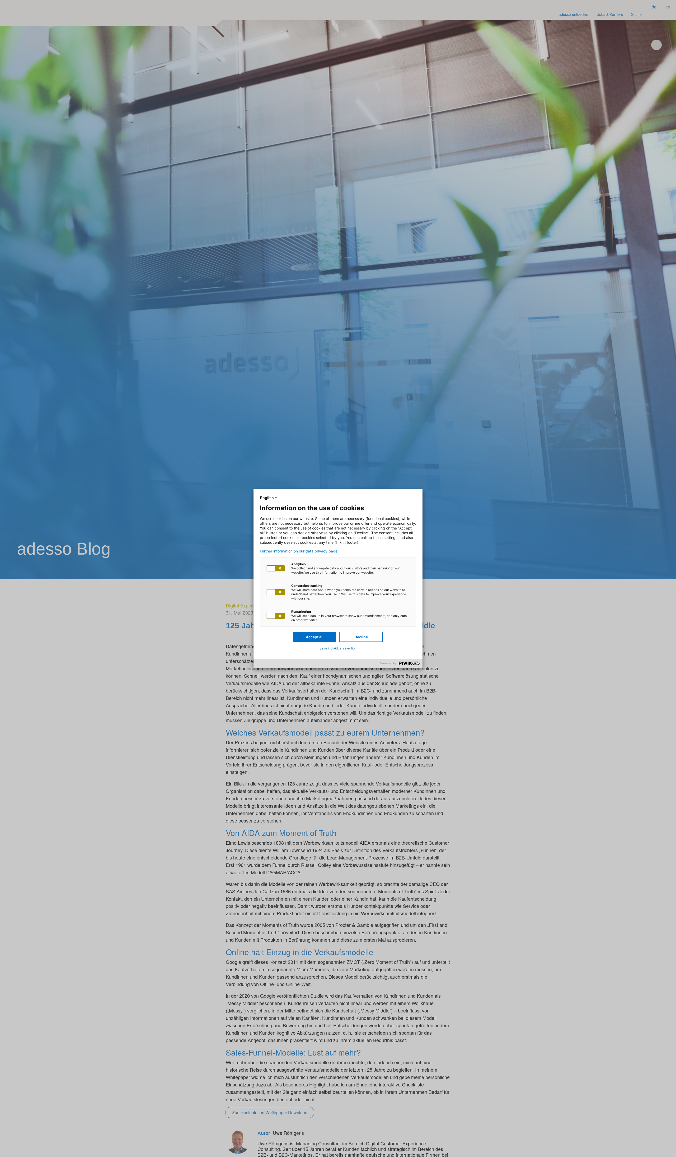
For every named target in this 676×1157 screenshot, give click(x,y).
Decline (361, 637)
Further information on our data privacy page (298, 551)
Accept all (314, 637)
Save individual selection (338, 648)
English (267, 497)
